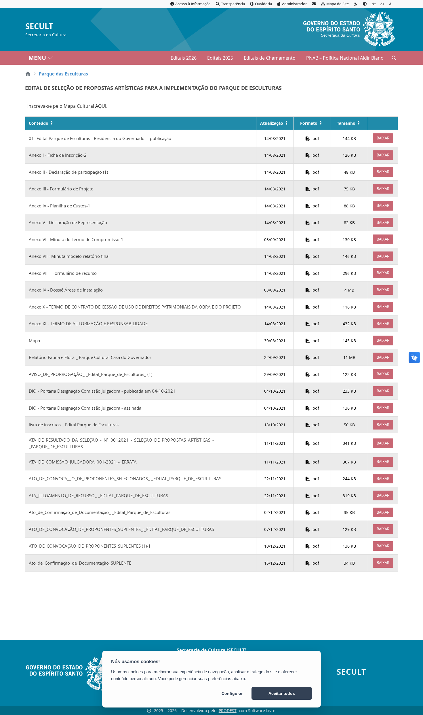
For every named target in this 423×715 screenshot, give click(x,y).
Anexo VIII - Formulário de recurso (63, 273)
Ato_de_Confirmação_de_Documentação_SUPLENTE (80, 563)
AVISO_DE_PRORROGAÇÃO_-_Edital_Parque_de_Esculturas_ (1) (90, 374)
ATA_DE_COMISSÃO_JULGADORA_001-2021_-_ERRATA (83, 462)
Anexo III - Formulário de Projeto (61, 189)
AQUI (100, 106)
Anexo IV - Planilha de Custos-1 (59, 206)
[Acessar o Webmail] (313, 4)
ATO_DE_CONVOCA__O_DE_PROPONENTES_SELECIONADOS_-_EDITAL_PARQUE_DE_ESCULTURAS (125, 478)
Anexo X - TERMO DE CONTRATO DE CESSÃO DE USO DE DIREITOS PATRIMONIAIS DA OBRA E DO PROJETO (135, 307)
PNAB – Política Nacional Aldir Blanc (344, 58)
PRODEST (228, 710)
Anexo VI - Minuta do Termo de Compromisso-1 (76, 239)
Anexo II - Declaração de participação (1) (68, 172)
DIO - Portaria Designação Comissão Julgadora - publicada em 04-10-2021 (102, 391)
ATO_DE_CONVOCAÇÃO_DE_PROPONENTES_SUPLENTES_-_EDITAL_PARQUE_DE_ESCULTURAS (121, 529)
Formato (308, 123)
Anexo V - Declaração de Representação (68, 222)
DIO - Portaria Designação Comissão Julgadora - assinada (85, 408)
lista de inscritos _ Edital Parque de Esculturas (74, 425)
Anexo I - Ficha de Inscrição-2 (58, 155)
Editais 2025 (220, 58)
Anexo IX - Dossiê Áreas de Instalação (66, 290)
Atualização (271, 123)
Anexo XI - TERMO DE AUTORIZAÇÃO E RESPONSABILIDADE (88, 323)
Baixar (383, 138)
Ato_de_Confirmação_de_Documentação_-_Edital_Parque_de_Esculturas (99, 512)
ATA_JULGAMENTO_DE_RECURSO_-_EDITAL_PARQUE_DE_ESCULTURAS (98, 495)
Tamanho (346, 123)
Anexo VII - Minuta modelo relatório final (69, 256)
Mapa (34, 340)
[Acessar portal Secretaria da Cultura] (349, 28)
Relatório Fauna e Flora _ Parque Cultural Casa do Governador (90, 357)
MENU (37, 58)
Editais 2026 (184, 58)
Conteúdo (38, 123)
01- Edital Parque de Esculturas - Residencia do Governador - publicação (100, 138)
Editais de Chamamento (270, 58)
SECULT (39, 26)
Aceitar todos (281, 693)
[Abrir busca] (394, 58)
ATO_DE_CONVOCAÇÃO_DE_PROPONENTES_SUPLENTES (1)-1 (90, 546)
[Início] (28, 73)
